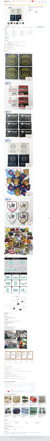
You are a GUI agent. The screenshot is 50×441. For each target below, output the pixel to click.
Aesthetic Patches (9, 429)
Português (15, 437)
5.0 (38, 27)
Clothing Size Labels (12, 433)
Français (17, 437)
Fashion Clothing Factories (13, 432)
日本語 (31, 437)
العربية (28, 437)
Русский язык (20, 437)
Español (13, 437)
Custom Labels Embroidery (7, 433)
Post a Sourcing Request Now (20, 391)
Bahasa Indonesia (41, 437)
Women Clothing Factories (7, 432)
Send (8, 391)
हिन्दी (32, 437)
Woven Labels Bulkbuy (23, 433)
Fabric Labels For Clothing (17, 433)
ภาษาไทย (34, 437)
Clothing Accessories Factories (19, 432)
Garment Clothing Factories (25, 432)
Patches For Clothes (14, 429)
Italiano (22, 437)
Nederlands (26, 437)
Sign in (45, 1)
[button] (33, 27)
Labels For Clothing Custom (36, 432)
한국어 (29, 437)
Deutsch (24, 437)
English (11, 437)
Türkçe (36, 437)
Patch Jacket (6, 429)
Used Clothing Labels (31, 432)
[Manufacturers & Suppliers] (7, 1)
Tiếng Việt (38, 437)
